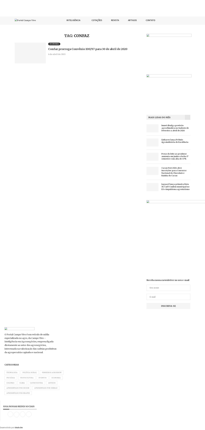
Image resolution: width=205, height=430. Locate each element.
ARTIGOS (132, 20)
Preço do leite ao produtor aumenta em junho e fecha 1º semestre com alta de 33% (174, 156)
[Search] (188, 20)
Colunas (10, 383)
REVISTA (115, 20)
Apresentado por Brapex (18, 393)
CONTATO (150, 20)
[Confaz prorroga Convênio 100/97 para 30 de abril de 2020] (30, 53)
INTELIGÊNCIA (73, 20)
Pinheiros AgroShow (52, 372)
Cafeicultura (36, 383)
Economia (56, 378)
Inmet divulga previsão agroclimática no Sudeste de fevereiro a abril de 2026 (175, 128)
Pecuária (10, 378)
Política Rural (30, 372)
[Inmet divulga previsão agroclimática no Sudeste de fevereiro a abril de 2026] (152, 128)
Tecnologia (11, 372)
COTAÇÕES (97, 20)
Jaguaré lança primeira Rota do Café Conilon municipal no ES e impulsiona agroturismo (175, 186)
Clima (22, 383)
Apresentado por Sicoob (17, 388)
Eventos (42, 378)
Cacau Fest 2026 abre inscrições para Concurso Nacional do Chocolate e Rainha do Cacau (173, 172)
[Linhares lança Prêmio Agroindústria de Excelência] (152, 143)
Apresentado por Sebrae (45, 388)
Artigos (51, 383)
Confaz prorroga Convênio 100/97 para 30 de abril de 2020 (87, 49)
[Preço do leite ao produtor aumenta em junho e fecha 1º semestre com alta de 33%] (152, 157)
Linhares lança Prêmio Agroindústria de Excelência (174, 141)
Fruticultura (26, 378)
